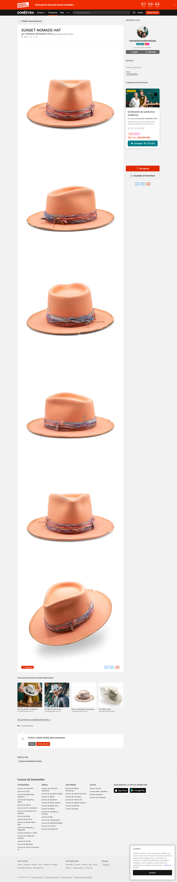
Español (106, 865)
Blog (90, 864)
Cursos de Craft (23, 791)
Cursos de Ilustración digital (52, 794)
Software (71, 785)
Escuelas (54, 864)
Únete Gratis (43, 744)
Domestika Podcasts (24, 868)
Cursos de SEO (47, 817)
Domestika (69, 864)
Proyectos (52, 12)
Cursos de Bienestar (25, 844)
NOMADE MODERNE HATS (49, 34)
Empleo (34, 864)
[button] (68, 13)
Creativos (46, 864)
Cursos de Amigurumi (50, 829)
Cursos (19, 864)
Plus (62, 12)
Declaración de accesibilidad (83, 877)
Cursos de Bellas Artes (50, 806)
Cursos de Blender (73, 806)
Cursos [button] (40, 12)
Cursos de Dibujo (48, 797)
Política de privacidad (52, 877)
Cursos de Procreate (73, 797)
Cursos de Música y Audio (27, 833)
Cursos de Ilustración (25, 788)
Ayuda (95, 864)
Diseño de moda (132, 74)
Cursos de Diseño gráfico (51, 803)
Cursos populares (96, 794)
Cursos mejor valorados (98, 791)
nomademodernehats (44, 678)
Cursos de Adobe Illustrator (76, 794)
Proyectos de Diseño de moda (30, 761)
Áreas (45, 785)
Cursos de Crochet (49, 826)
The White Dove (105, 709)
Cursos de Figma (72, 809)
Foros (40, 864)
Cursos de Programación (51, 820)
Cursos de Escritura (24, 819)
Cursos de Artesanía (49, 800)
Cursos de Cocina (24, 841)
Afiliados (69, 868)
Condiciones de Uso (37, 877)
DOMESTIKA (25, 13)
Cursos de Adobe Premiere (76, 803)
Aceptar (152, 873)
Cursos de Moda (23, 816)
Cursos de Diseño (24, 805)
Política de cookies (66, 877)
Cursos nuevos (95, 788)
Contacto (77, 864)
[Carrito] (134, 13)
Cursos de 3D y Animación (27, 808)
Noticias (84, 864)
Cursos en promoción (98, 797)
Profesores (88, 868)
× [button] (175, 4)
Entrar (140, 12)
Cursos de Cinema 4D (74, 800)
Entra (32, 744)
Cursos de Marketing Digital (52, 823)
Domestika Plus (38, 868)
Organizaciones (78, 868)
